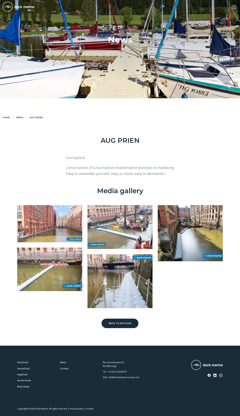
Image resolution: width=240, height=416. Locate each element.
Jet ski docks (24, 380)
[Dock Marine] (18, 7)
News (63, 362)
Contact (64, 368)
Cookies (90, 408)
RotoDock (22, 362)
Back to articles (120, 323)
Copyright (22, 408)
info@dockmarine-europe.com (124, 377)
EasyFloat (22, 374)
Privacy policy (76, 408)
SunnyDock (23, 368)
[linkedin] (215, 376)
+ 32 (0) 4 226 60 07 (117, 371)
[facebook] (209, 376)
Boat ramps (23, 386)
